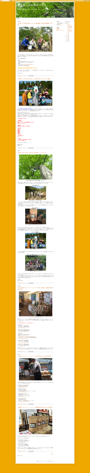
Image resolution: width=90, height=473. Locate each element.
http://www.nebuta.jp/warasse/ (22, 338)
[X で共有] (30, 75)
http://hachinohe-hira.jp (21, 396)
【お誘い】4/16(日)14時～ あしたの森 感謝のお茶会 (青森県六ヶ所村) (69, 26)
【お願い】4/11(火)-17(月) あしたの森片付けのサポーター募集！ (34, 78)
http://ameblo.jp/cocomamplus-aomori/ (24, 401)
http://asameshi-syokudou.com (23, 331)
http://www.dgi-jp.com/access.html (23, 342)
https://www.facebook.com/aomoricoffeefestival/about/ (26, 336)
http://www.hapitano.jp (21, 327)
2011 (67, 41)
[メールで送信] (28, 75)
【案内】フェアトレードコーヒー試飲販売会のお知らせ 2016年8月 (35, 407)
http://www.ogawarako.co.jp (22, 387)
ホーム (18, 18)
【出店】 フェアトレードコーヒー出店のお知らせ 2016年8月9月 (34, 356)
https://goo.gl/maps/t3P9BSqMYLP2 (27, 64)
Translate (60, 25)
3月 (67, 33)
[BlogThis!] (29, 75)
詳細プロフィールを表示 (60, 30)
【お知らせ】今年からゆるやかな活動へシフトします (32, 152)
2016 (67, 35)
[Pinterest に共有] (32, 75)
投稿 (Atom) (20, 455)
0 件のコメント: (25, 75)
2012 (67, 40)
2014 (67, 37)
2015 (67, 36)
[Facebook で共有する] (31, 75)
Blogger (52, 461)
